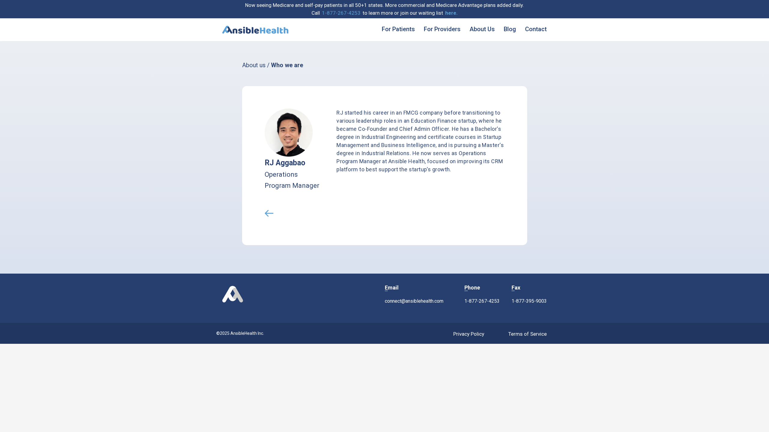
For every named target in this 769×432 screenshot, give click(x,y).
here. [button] (451, 13)
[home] (255, 30)
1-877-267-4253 (341, 13)
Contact (536, 29)
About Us (482, 29)
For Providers (442, 29)
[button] (451, 13)
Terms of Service (527, 334)
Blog (510, 29)
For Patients (398, 29)
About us (254, 65)
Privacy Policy (468, 334)
